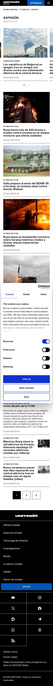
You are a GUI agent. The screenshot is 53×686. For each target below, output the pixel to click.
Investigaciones (11, 548)
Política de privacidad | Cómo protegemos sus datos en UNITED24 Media (25, 663)
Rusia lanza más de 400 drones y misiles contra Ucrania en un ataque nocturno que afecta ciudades (26, 132)
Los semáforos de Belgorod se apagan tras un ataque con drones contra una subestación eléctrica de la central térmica (23, 68)
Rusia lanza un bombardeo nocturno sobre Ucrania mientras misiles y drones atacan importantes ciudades (26, 241)
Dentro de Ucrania (12, 579)
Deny (26, 397)
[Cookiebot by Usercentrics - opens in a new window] (38, 287)
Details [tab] (26, 294)
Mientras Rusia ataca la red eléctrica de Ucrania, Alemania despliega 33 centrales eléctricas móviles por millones (19, 447)
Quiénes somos (10, 651)
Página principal (10, 9)
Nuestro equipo (10, 656)
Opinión (7, 571)
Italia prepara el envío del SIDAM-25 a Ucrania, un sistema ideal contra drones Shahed (26, 186)
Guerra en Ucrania (11, 61)
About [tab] (43, 294)
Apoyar (26, 586)
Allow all (26, 379)
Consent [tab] (9, 294)
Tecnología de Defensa (15, 540)
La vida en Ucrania (12, 563)
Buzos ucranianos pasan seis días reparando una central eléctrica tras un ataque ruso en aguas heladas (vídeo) (19, 473)
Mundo (6, 556)
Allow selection (26, 388)
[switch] (46, 350)
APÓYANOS (36, 2)
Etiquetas (24, 9)
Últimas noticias (10, 126)
